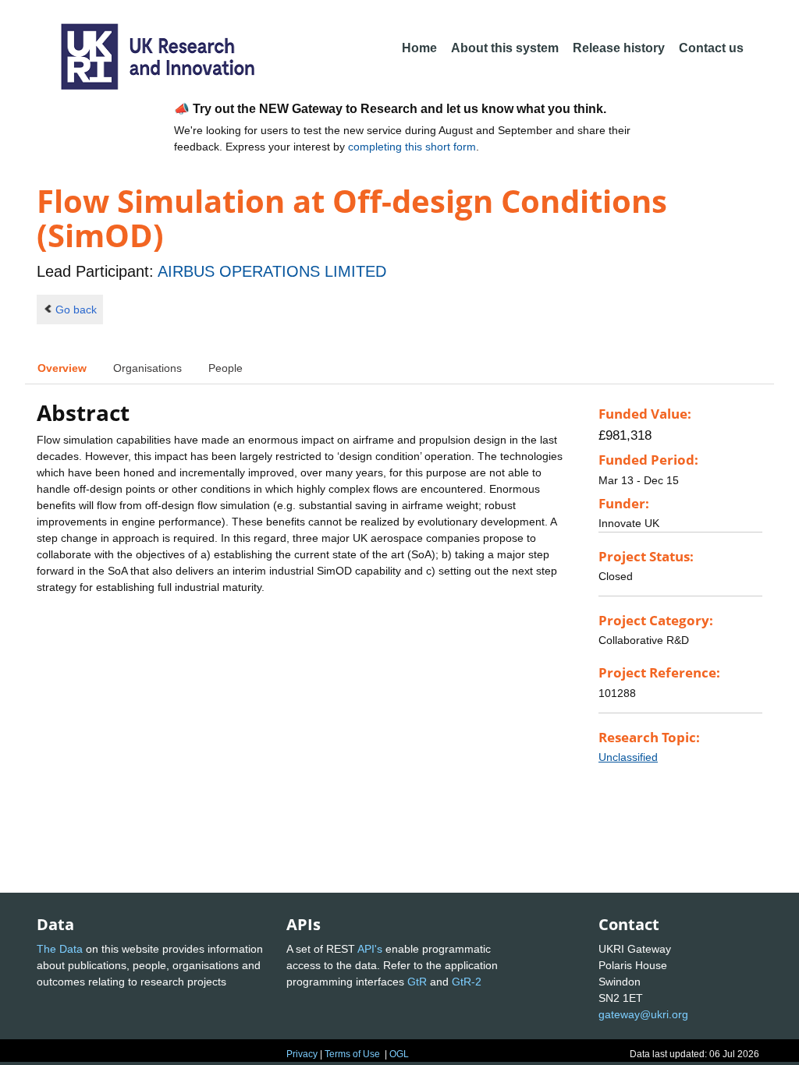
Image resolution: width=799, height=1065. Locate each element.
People (225, 368)
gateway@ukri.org (643, 1014)
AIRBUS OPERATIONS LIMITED (272, 271)
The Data (60, 949)
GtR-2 (466, 981)
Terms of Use (352, 1054)
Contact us (711, 48)
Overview (62, 368)
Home (419, 48)
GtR (417, 981)
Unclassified (628, 757)
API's (369, 949)
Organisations (147, 368)
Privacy (302, 1054)
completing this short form (412, 146)
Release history (619, 48)
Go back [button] (76, 309)
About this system (505, 48)
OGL (399, 1054)
